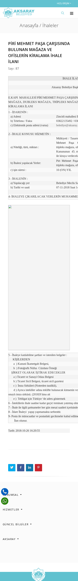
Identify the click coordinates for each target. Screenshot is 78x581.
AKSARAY (10, 539)
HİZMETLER (11, 509)
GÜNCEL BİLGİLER (16, 524)
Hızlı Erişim (63, 3)
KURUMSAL (11, 494)
